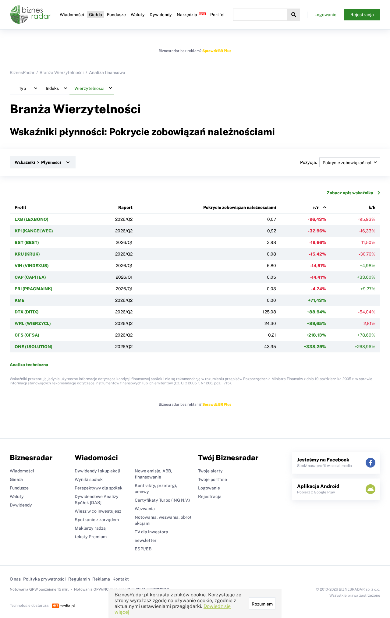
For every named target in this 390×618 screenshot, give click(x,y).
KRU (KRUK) (27, 254)
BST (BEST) (27, 242)
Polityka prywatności (44, 579)
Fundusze (116, 14)
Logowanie (325, 14)
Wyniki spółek (89, 479)
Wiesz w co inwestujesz (98, 511)
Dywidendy (161, 14)
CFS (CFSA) (27, 335)
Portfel (217, 14)
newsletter (146, 540)
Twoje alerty (210, 470)
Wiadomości (72, 14)
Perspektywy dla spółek (98, 488)
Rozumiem (262, 604)
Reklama (101, 579)
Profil (20, 207)
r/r (316, 207)
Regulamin (79, 579)
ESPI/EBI (144, 548)
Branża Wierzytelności (62, 72)
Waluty (138, 14)
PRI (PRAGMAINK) (33, 288)
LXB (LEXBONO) (31, 219)
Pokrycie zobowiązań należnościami (239, 207)
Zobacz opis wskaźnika (350, 192)
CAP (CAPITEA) (30, 277)
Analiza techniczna (29, 364)
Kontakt (120, 579)
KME (19, 300)
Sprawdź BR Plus (216, 51)
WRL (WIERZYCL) (33, 323)
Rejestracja (362, 14)
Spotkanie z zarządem (97, 519)
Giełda (95, 14)
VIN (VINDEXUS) (32, 265)
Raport (125, 207)
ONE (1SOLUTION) (33, 346)
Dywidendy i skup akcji (97, 470)
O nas (15, 579)
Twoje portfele (212, 479)
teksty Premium (91, 536)
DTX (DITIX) (27, 311)
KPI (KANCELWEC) (34, 230)
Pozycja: (308, 162)
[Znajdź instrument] (294, 15)
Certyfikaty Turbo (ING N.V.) (162, 500)
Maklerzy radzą (90, 528)
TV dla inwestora (151, 531)
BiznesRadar (22, 72)
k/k (372, 207)
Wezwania (145, 508)
